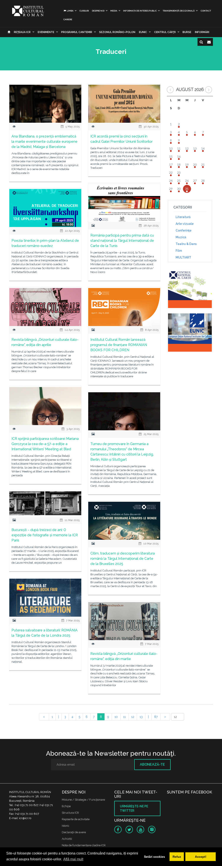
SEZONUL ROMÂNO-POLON (117, 32)
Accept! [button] (200, 856)
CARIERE (67, 19)
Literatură (183, 217)
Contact (206, 11)
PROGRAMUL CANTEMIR (76, 32)
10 (116, 717)
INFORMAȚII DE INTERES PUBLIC (140, 11)
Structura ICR (70, 812)
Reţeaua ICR (22, 32)
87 (156, 717)
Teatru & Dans (186, 244)
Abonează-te (152, 764)
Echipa (66, 806)
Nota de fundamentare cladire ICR (84, 845)
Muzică (181, 237)
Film (179, 250)
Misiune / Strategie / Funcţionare (83, 799)
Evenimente (46, 32)
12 (132, 717)
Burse (187, 32)
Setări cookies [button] (154, 856)
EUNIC (143, 32)
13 (141, 717)
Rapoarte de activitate (76, 819)
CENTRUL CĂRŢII (165, 32)
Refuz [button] (177, 856)
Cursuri (84, 11)
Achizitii (67, 838)
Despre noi (98, 11)
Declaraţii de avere (74, 832)
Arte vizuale (185, 223)
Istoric (65, 825)
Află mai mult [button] (73, 859)
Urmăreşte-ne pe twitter (134, 808)
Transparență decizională (179, 11)
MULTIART (183, 257)
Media (113, 11)
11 (124, 717)
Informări (202, 32)
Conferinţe (183, 230)
